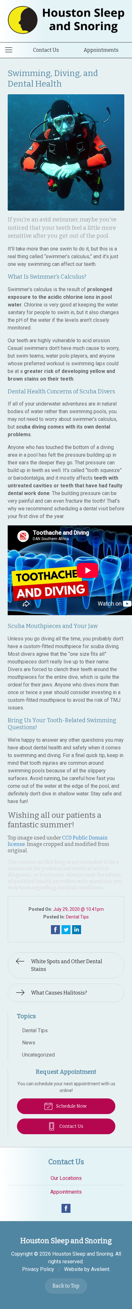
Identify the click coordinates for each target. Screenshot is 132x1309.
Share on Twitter (66, 929)
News (28, 1043)
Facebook (66, 1208)
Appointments (101, 50)
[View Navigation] (11, 50)
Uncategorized (38, 1055)
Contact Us (46, 50)
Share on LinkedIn (76, 929)
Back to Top (66, 1286)
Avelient (100, 1269)
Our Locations (66, 1178)
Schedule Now (71, 1106)
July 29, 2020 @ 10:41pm (78, 909)
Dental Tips (77, 916)
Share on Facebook (55, 929)
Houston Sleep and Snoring (82, 1254)
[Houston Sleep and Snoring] (66, 20)
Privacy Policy (38, 1269)
